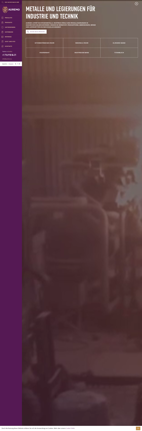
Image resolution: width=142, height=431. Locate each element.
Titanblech (119, 53)
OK (138, 428)
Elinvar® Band (119, 43)
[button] (136, 3)
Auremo (11, 9)
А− (16, 64)
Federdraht (45, 53)
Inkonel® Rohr (81, 43)
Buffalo (10, 51)
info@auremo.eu (7, 59)
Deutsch (11, 64)
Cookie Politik (70, 428)
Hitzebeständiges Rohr (44, 43)
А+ (19, 64)
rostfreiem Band (82, 53)
